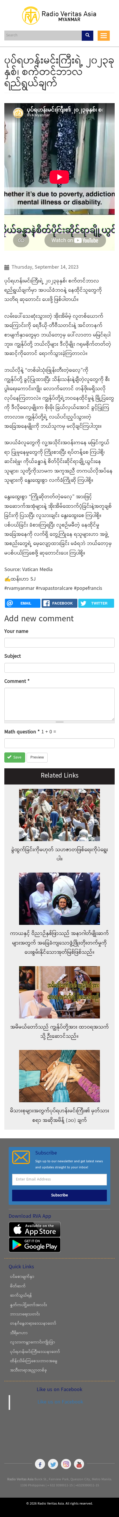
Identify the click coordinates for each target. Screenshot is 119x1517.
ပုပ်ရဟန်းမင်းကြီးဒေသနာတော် (35, 1352)
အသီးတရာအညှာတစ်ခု (28, 1370)
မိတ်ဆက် (18, 1286)
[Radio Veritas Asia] (59, 15)
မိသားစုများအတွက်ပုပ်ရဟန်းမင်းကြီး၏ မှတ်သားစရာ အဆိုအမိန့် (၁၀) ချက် (59, 1116)
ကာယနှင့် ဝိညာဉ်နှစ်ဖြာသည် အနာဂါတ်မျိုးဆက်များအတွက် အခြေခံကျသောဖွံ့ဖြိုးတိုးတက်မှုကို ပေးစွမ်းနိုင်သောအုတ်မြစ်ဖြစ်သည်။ (59, 943)
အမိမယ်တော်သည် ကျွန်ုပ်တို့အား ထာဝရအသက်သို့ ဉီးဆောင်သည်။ (59, 1032)
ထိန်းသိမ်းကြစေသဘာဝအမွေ (33, 1361)
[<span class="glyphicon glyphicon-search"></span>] (87, 36)
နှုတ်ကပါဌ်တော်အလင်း (28, 1305)
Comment (17, 681)
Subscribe (59, 1195)
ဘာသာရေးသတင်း (25, 1314)
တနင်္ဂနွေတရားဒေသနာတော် (33, 1323)
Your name (16, 631)
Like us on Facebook (60, 1402)
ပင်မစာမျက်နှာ (22, 1277)
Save (16, 757)
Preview (37, 757)
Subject (12, 656)
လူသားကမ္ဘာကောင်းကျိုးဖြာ (32, 1342)
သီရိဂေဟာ (19, 1333)
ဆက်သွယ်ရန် (21, 1295)
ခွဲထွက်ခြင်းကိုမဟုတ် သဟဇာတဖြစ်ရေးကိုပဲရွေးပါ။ (59, 854)
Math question (22, 732)
